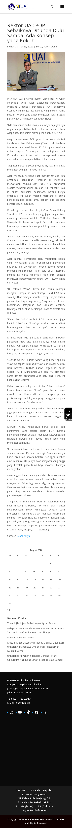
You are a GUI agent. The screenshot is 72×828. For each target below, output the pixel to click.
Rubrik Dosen (51, 46)
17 (10, 587)
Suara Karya (23, 535)
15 (51, 579)
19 (26, 587)
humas (14, 46)
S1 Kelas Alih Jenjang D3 (34, 798)
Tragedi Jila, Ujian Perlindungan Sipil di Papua (31, 623)
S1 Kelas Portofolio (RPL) (34, 802)
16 (59, 579)
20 (34, 587)
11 (18, 579)
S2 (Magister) (24, 806)
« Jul (9, 609)
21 (43, 587)
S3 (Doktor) (45, 806)
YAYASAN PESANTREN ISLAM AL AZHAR (41, 819)
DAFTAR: (21, 790)
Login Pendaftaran (34, 810)
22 (51, 587)
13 (34, 579)
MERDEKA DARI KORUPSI (21, 637)
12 (26, 579)
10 (10, 579)
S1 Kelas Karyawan (34, 794)
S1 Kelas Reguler (42, 790)
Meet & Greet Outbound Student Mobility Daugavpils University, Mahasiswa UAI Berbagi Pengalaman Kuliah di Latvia (35, 646)
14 (43, 579)
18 (18, 587)
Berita (39, 46)
